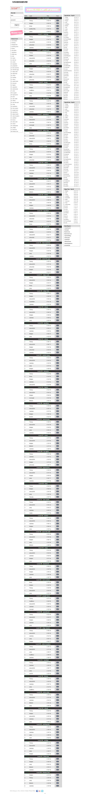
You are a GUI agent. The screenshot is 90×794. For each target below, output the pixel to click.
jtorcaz (66, 216)
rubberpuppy (67, 142)
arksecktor (31, 45)
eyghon (66, 44)
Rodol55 (67, 75)
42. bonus (13, 120)
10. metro (13, 58)
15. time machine (15, 67)
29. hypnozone (14, 94)
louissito (66, 64)
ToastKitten (32, 301)
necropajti (31, 125)
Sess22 (66, 34)
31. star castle (14, 98)
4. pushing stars (14, 46)
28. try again (14, 92)
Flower (66, 94)
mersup (66, 49)
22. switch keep (14, 81)
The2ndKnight (68, 39)
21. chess (13, 79)
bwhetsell (67, 79)
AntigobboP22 (68, 62)
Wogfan (31, 23)
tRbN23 (31, 192)
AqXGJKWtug (67, 235)
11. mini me (13, 60)
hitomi (66, 97)
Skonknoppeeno (68, 243)
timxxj (30, 26)
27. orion (13, 91)
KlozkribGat (67, 245)
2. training (13, 42)
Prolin (66, 202)
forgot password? (15, 27)
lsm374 (31, 673)
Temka (66, 50)
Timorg (31, 20)
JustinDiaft (66, 239)
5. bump (13, 48)
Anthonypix (67, 237)
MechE (66, 92)
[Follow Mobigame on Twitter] (42, 791)
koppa (66, 80)
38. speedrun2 (14, 112)
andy (30, 63)
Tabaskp (31, 497)
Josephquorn (67, 228)
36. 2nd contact (14, 108)
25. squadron (14, 87)
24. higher (13, 85)
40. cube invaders (15, 116)
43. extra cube (14, 121)
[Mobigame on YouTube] (40, 791)
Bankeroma (67, 232)
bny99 (66, 95)
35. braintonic (14, 106)
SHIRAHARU (67, 65)
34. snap (13, 104)
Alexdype (66, 230)
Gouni (66, 99)
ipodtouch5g (32, 28)
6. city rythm (13, 50)
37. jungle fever (14, 110)
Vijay (66, 82)
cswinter (66, 84)
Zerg (66, 47)
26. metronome (14, 89)
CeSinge (67, 37)
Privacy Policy (32, 790)
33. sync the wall (15, 102)
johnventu (31, 79)
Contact (26, 790)
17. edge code (14, 71)
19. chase (13, 75)
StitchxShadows (68, 70)
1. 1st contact (14, 40)
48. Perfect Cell (14, 131)
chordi (66, 206)
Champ (66, 57)
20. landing (13, 77)
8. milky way (14, 54)
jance (66, 77)
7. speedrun (13, 52)
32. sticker (13, 100)
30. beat (13, 96)
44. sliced (13, 123)
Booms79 (67, 54)
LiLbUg (66, 60)
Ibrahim (31, 416)
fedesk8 (66, 74)
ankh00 (66, 185)
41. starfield (13, 118)
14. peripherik (14, 65)
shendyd (31, 609)
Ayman (66, 40)
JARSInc (67, 219)
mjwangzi (67, 59)
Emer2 (66, 207)
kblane (66, 35)
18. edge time (14, 73)
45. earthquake (14, 125)
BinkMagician (67, 55)
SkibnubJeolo (67, 241)
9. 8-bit (12, 56)
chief (30, 737)
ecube (66, 45)
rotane (30, 31)
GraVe (66, 217)
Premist (66, 72)
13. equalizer (14, 64)
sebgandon (67, 87)
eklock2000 (32, 42)
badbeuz (67, 211)
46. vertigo (13, 127)
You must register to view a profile (15, 8)
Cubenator (67, 201)
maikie (31, 513)
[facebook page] (37, 791)
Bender (66, 42)
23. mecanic (14, 83)
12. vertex (13, 62)
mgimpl (66, 179)
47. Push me (14, 129)
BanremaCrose (68, 233)
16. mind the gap (15, 69)
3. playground (14, 44)
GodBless (31, 90)
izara (66, 214)
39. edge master (14, 114)
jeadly (66, 199)
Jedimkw (31, 47)
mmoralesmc (67, 85)
